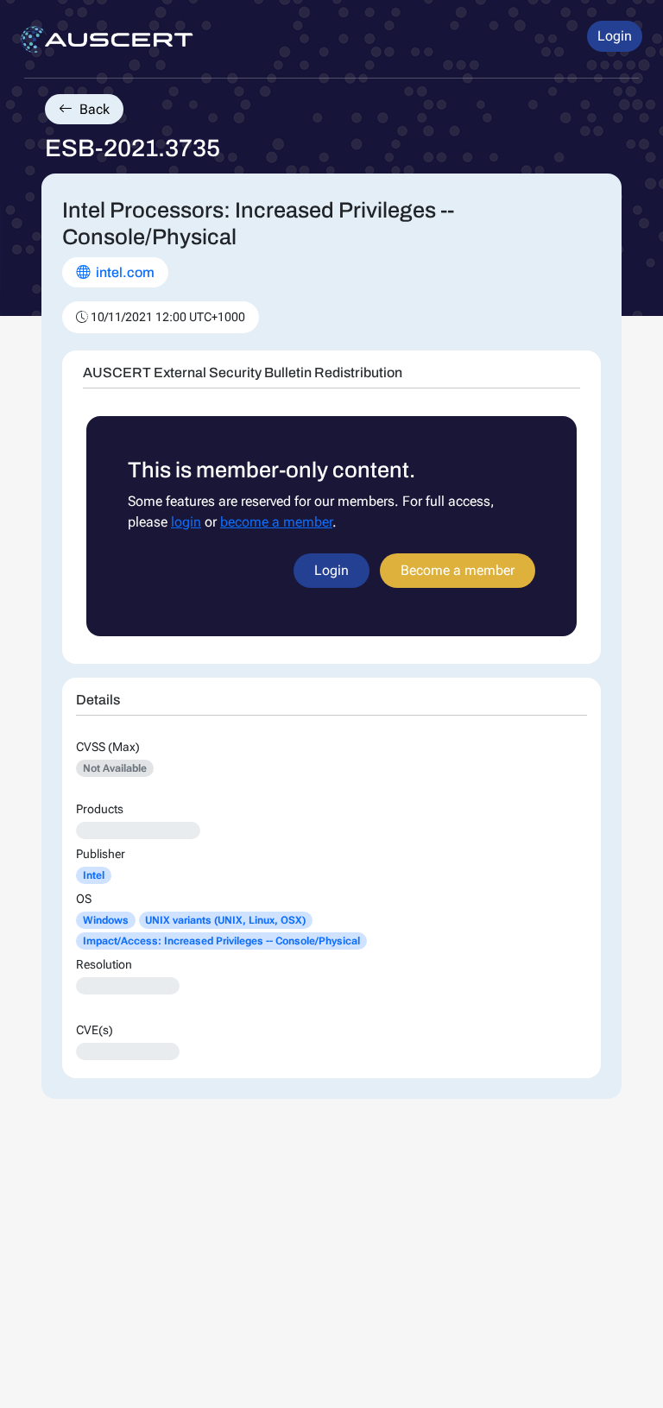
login (186, 522)
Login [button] (614, 36)
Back (93, 109)
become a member (276, 522)
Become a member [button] (458, 570)
